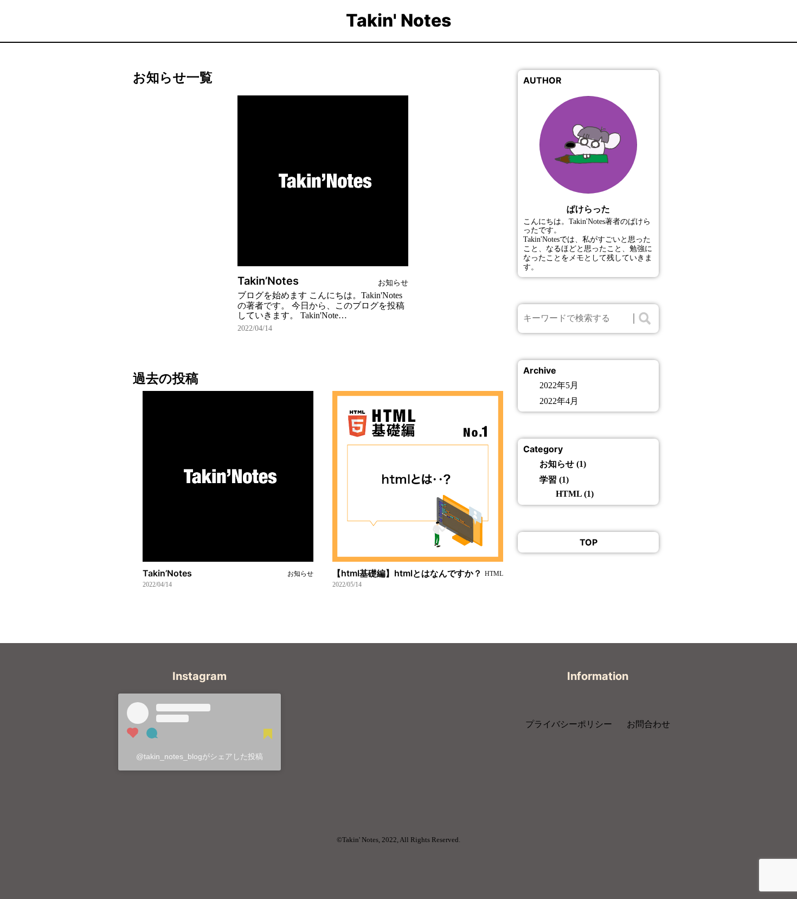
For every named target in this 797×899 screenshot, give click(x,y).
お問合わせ (648, 724)
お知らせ (556, 463)
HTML (569, 493)
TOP (588, 542)
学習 (548, 479)
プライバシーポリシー (568, 724)
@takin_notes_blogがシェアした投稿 (199, 756)
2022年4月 (559, 401)
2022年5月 (559, 385)
